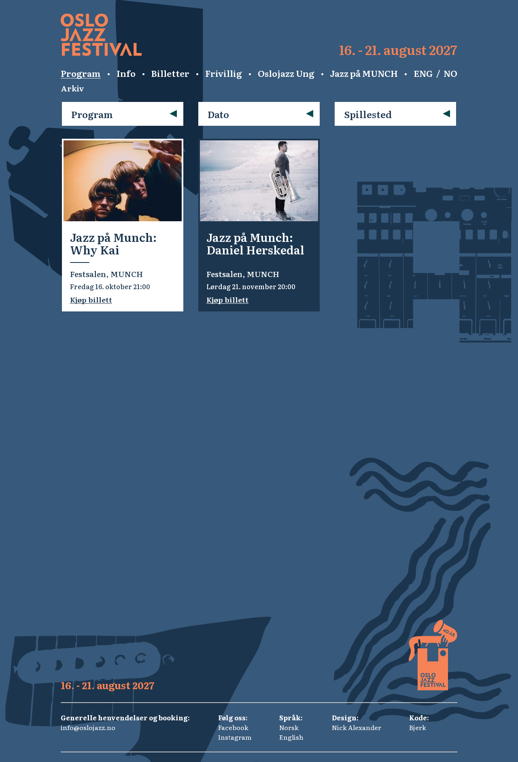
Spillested (368, 114)
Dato (218, 114)
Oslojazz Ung (286, 73)
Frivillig (223, 73)
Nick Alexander (356, 727)
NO (450, 73)
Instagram (234, 737)
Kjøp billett (91, 299)
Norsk (289, 727)
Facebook (233, 727)
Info (126, 73)
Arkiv (72, 88)
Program (81, 73)
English (291, 737)
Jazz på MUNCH (364, 73)
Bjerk (417, 727)
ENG (423, 73)
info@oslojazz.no (88, 727)
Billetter (170, 73)
